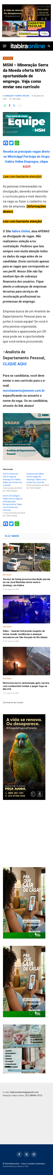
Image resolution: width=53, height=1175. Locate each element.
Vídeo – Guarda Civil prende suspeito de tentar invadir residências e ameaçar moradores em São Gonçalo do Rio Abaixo (25, 634)
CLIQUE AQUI (15, 364)
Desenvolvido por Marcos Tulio (15, 1166)
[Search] (48, 46)
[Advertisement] (26, 834)
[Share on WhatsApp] (5, 105)
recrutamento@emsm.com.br (24, 390)
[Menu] (5, 46)
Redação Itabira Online (17, 96)
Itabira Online (21, 231)
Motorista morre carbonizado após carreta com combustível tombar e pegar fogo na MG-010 (26, 686)
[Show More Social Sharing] (19, 105)
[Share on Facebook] (9, 105)
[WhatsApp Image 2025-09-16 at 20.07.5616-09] (24, 938)
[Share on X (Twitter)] (14, 105)
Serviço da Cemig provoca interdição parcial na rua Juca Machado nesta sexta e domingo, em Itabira (26, 582)
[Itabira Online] (28, 46)
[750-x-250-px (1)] (26, 29)
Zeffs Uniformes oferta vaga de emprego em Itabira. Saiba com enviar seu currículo (12, 479)
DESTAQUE (8, 58)
